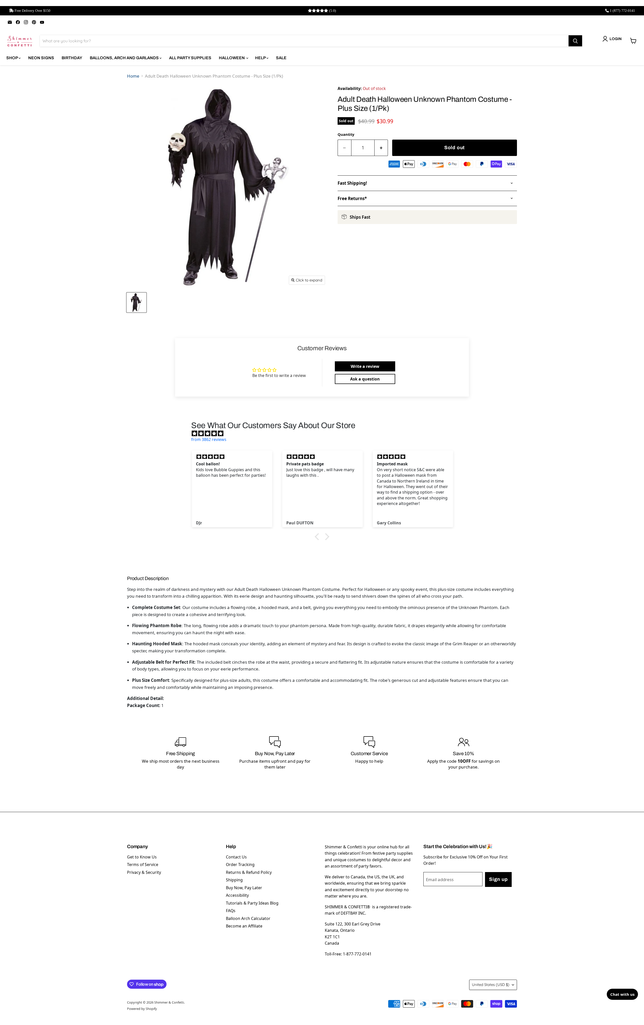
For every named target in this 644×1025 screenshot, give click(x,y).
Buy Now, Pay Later (244, 887)
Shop (12, 58)
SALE (281, 58)
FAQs (230, 910)
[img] (324, 433)
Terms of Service (142, 864)
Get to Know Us (142, 857)
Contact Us (236, 857)
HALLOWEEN (232, 58)
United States (490, 984)
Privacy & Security (144, 872)
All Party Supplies (190, 58)
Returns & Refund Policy (249, 872)
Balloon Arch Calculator (248, 918)
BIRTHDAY (72, 58)
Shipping (234, 880)
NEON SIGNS (41, 58)
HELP (260, 58)
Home (133, 76)
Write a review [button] (365, 366)
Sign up (498, 879)
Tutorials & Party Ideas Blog (252, 903)
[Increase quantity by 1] (381, 148)
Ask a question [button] (365, 379)
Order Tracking (240, 864)
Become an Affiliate (244, 926)
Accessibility (237, 895)
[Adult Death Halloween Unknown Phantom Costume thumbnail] (136, 302)
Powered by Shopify (142, 1008)
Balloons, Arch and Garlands (124, 58)
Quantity (346, 134)
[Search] (575, 40)
